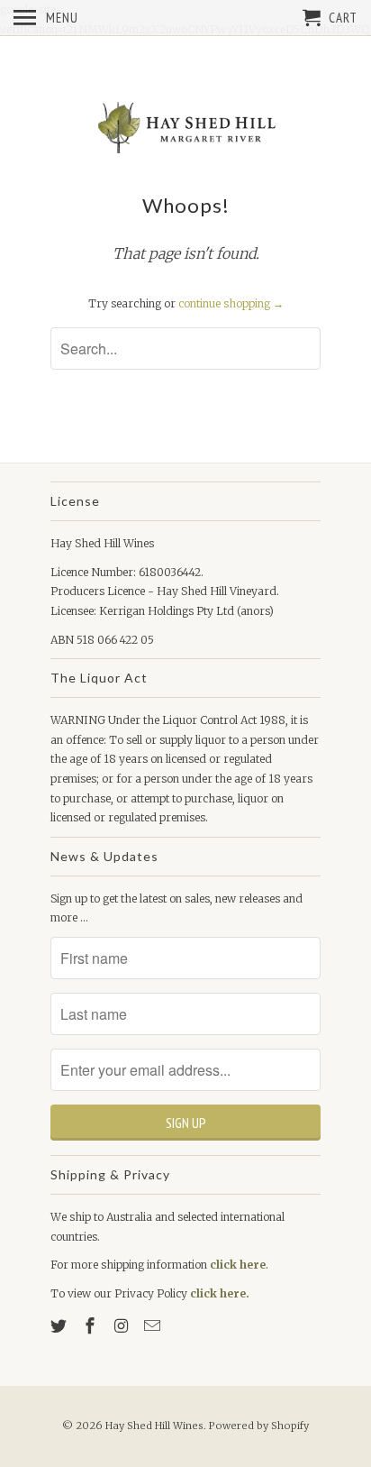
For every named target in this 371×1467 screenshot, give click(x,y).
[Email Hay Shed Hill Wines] (154, 1326)
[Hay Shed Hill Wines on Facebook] (92, 1326)
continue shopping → (231, 303)
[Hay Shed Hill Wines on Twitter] (60, 1326)
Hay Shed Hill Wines (154, 1425)
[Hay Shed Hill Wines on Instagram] (123, 1326)
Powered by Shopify (259, 1425)
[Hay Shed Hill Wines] (185, 128)
